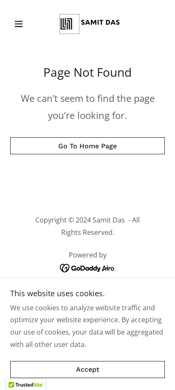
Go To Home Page (87, 146)
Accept (87, 370)
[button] (22, 23)
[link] (87, 24)
